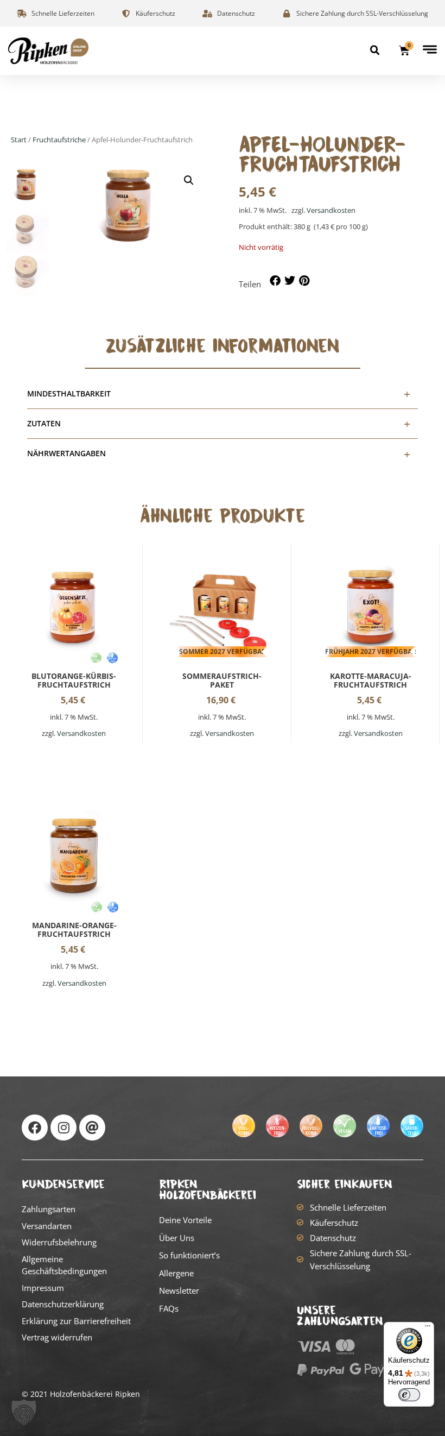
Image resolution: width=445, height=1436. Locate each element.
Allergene (176, 1273)
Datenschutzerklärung (63, 1304)
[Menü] (427, 1328)
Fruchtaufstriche (59, 139)
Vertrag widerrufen (57, 1337)
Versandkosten (331, 210)
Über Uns (176, 1237)
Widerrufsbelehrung (59, 1242)
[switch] (409, 1394)
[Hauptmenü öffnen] (430, 49)
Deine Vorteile (185, 1219)
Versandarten (47, 1225)
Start (19, 139)
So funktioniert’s (189, 1255)
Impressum (43, 1287)
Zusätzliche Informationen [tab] (222, 345)
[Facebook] (35, 1127)
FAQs (169, 1308)
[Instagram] (63, 1127)
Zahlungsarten (48, 1209)
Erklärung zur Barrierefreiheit (76, 1320)
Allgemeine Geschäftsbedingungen (64, 1265)
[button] (375, 50)
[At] (92, 1127)
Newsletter (179, 1290)
